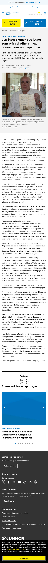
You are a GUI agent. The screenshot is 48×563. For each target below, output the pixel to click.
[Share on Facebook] (27, 381)
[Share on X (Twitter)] (21, 381)
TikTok (24, 481)
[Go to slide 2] (19, 444)
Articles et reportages (17, 30)
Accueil (4, 30)
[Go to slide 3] (21, 444)
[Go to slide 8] (33, 444)
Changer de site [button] (32, 2)
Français (20, 7)
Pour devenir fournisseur (12, 528)
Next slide (43, 408)
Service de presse (9, 520)
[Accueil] (14, 13)
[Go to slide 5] (26, 444)
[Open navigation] (3, 13)
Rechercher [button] (32, 14)
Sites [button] (45, 14)
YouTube (19, 481)
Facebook (8, 481)
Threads (35, 481)
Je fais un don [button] (9, 466)
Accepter (24, 558)
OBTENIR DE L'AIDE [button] (36, 23)
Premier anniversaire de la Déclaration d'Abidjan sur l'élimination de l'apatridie (17, 435)
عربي (38, 7)
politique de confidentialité (16, 549)
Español (30, 7)
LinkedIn (30, 481)
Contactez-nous (8, 517)
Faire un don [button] (39, 14)
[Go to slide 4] (23, 444)
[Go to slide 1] (16, 444)
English (10, 7)
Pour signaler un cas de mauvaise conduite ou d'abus (23, 524)
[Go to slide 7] (30, 444)
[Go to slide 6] (28, 444)
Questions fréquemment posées (15, 513)
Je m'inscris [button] (9, 501)
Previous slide (4, 408)
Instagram (13, 481)
